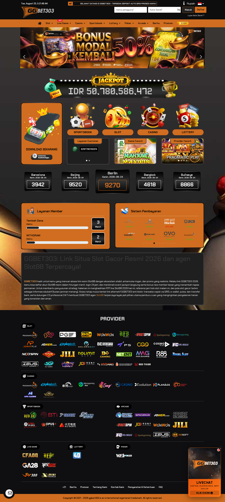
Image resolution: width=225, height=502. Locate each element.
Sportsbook (95, 23)
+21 (64, 487)
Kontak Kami (117, 487)
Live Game (62, 23)
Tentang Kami (100, 487)
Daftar (200, 9)
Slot (48, 23)
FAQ (161, 487)
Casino (79, 23)
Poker (128, 23)
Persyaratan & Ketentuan (141, 487)
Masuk (188, 9)
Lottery (113, 23)
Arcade (142, 23)
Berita (156, 23)
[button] (201, 56)
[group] (182, 151)
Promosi (168, 23)
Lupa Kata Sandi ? (196, 15)
